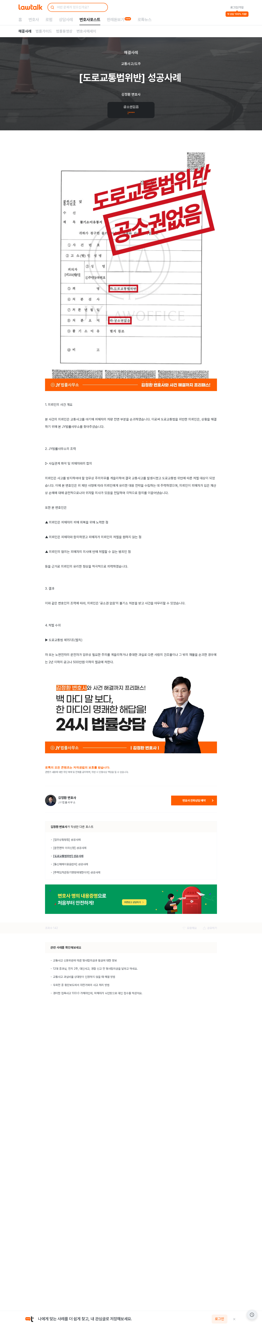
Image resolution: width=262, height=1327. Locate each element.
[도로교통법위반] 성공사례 (68, 856)
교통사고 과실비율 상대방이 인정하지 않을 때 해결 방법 (84, 976)
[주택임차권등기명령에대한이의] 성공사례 (76, 872)
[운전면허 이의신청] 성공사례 (69, 848)
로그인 (219, 1319)
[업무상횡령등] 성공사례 (67, 839)
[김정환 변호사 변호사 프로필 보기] (50, 800)
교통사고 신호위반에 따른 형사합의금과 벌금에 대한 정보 (85, 960)
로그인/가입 (237, 7)
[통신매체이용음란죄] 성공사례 (70, 864)
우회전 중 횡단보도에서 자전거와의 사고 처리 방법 (81, 985)
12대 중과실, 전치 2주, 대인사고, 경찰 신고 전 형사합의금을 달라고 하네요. (95, 968)
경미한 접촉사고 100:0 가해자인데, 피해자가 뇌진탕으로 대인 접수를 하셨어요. (97, 993)
